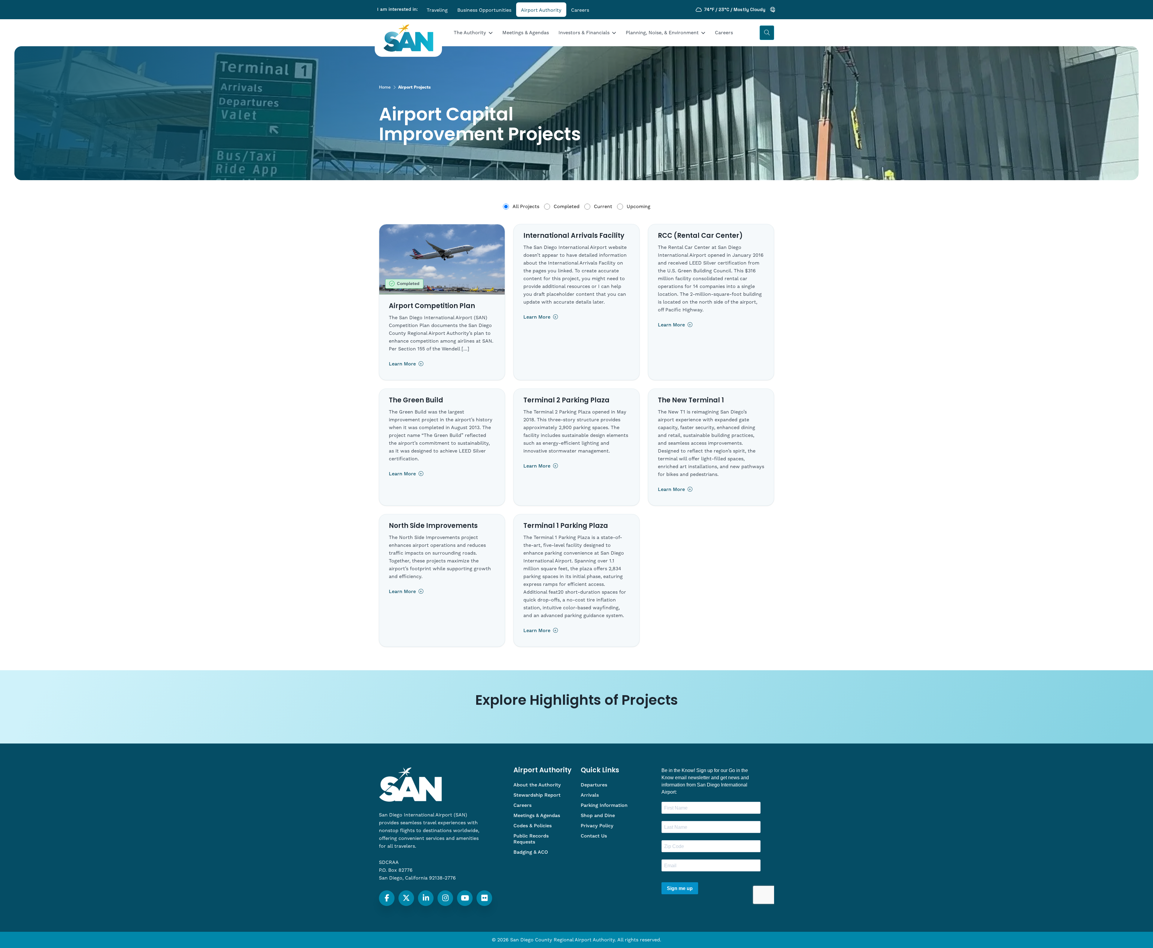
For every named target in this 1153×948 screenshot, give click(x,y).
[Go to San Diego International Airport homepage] (408, 38)
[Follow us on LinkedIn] (426, 898)
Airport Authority (541, 10)
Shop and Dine (598, 816)
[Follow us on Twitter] (406, 898)
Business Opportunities (484, 10)
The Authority (470, 33)
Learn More (403, 364)
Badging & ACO (530, 852)
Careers (580, 10)
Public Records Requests (531, 839)
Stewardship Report (537, 795)
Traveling (437, 10)
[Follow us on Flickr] (484, 898)
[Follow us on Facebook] (387, 898)
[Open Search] (767, 33)
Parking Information (604, 805)
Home (385, 87)
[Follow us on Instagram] (445, 898)
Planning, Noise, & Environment (662, 33)
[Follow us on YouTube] (465, 898)
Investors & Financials (584, 33)
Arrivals (590, 795)
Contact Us (594, 836)
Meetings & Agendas (525, 33)
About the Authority (537, 785)
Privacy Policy (597, 826)
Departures (594, 785)
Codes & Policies (532, 826)
